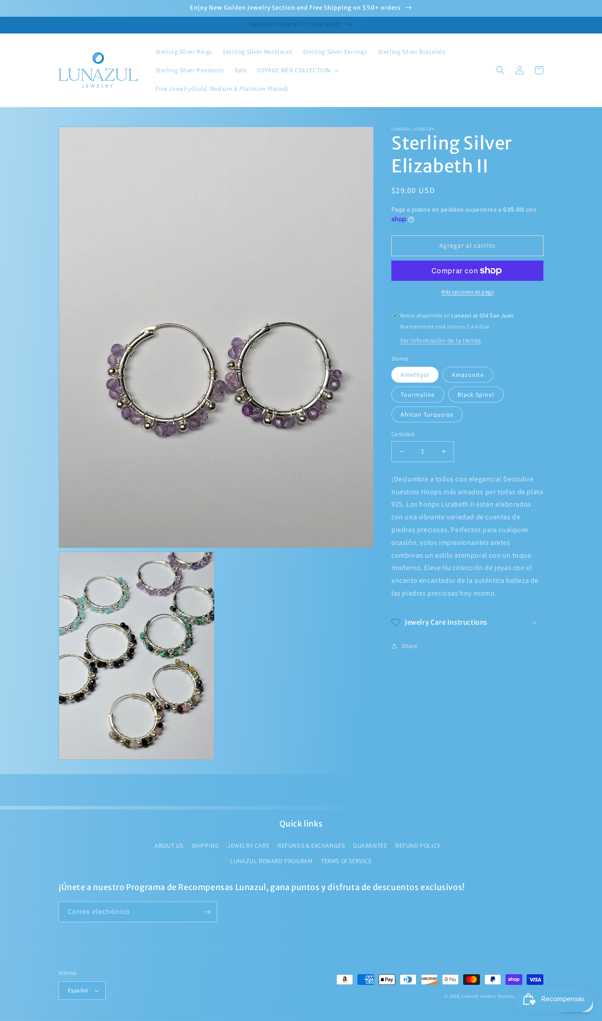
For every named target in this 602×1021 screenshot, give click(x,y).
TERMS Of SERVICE (346, 861)
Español (78, 990)
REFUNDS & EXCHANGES (311, 846)
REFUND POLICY (418, 846)
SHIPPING (205, 846)
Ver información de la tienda (440, 340)
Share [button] (409, 646)
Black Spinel (475, 395)
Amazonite (468, 375)
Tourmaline (418, 395)
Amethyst (415, 375)
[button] (297, 70)
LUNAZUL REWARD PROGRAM (271, 861)
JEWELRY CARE (248, 846)
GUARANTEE (370, 846)
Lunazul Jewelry (479, 996)
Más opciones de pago (467, 291)
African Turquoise (427, 414)
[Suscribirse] (207, 912)
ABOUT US (169, 846)
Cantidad (402, 434)
